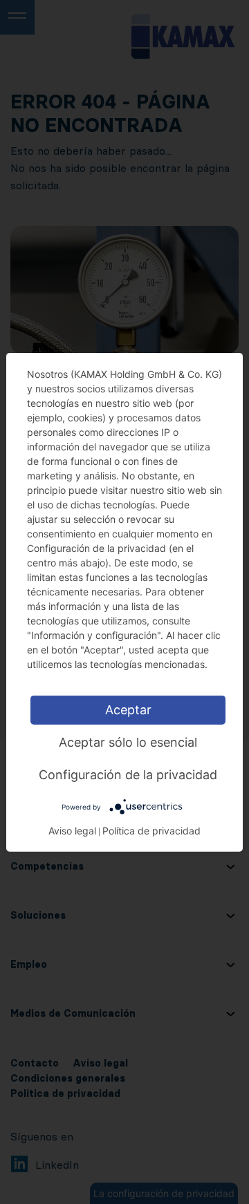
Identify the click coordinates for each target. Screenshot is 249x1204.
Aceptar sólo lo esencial (128, 741)
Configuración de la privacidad (128, 774)
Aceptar (128, 709)
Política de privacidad (151, 831)
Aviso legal (72, 831)
